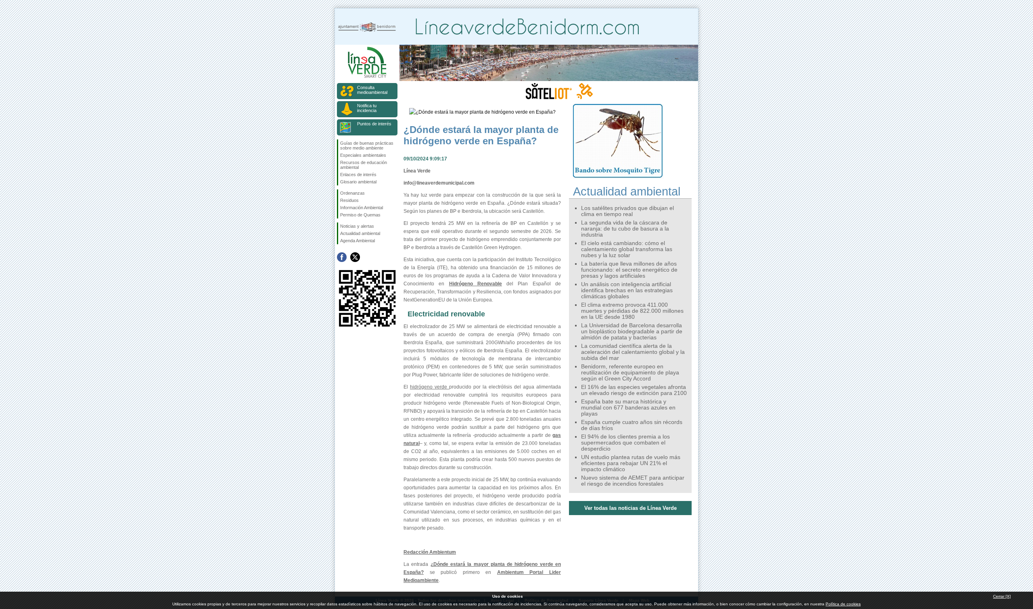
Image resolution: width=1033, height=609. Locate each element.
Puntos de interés (374, 123)
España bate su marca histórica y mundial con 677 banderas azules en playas (628, 408)
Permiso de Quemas (360, 214)
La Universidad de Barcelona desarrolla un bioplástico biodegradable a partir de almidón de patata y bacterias (631, 331)
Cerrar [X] (1002, 596)
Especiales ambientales (363, 155)
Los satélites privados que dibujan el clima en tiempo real (627, 211)
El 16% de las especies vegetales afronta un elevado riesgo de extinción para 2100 (634, 390)
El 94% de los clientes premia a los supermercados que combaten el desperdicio (625, 443)
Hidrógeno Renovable (475, 284)
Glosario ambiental (358, 181)
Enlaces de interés (358, 174)
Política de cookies (843, 604)
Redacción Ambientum (430, 552)
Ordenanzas (352, 193)
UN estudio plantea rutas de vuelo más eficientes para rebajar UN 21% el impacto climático (630, 463)
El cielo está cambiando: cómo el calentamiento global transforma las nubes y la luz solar (626, 249)
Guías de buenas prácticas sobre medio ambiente (366, 145)
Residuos (349, 200)
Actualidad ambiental (360, 233)
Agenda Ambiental (357, 240)
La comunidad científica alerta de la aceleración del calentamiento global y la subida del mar (633, 352)
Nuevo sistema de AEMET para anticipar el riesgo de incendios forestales (632, 481)
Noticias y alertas (357, 226)
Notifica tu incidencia (366, 108)
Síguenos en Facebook (342, 257)
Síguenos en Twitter (355, 257)
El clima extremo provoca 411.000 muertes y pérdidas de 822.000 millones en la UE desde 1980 (632, 311)
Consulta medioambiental (372, 90)
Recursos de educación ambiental (363, 165)
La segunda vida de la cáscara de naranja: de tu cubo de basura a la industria (625, 229)
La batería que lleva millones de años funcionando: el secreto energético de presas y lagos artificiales (629, 270)
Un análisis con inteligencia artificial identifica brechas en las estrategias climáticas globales (627, 290)
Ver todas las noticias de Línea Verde (630, 508)
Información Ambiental (361, 207)
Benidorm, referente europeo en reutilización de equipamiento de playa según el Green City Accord (630, 373)
